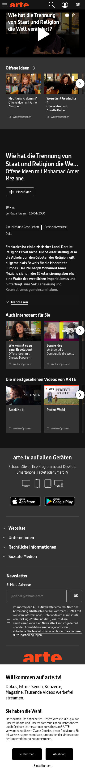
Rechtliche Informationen (32, 547)
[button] (51, 5)
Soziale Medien (22, 556)
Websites (17, 528)
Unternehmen (21, 537)
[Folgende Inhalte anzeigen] (80, 83)
